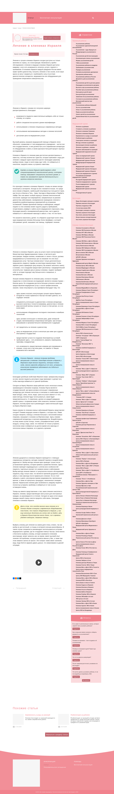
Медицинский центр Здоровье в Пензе (84, 530)
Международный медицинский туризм (84, 163)
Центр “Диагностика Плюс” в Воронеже (83, 433)
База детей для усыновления (85, 94)
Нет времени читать (33, 54)
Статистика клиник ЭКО (83, 208)
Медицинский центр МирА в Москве (87, 263)
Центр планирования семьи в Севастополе (83, 407)
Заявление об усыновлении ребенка (87, 96)
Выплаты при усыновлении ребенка (87, 87)
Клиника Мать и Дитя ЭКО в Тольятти (87, 567)
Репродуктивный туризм (83, 192)
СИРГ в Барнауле (81, 338)
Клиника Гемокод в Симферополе (86, 552)
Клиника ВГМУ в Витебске (84, 580)
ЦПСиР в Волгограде (82, 351)
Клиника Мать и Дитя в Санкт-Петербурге (83, 309)
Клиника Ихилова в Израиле (85, 587)
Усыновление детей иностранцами (87, 56)
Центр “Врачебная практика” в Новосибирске (84, 384)
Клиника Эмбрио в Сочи (83, 560)
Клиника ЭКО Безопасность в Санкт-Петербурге (86, 330)
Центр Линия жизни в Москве (85, 245)
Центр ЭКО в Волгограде (83, 356)
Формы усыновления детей (84, 60)
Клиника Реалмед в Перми (84, 535)
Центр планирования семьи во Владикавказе (84, 394)
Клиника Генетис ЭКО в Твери (85, 565)
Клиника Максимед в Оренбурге (86, 521)
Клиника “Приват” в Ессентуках (86, 458)
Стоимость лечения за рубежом (86, 129)
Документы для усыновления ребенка (83, 79)
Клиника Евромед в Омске (84, 506)
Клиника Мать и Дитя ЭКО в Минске (87, 578)
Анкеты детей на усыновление (85, 114)
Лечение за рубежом (82, 126)
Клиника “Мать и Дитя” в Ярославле (87, 452)
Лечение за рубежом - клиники (85, 147)
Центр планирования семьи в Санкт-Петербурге (86, 303)
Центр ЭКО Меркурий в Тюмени (85, 575)
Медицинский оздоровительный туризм (84, 152)
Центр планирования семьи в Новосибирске (83, 387)
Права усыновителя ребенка (85, 112)
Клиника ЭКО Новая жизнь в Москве (87, 243)
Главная (15, 28)
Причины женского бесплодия (85, 203)
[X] (20, 578)
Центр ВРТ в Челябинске (83, 472)
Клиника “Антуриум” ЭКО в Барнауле (87, 335)
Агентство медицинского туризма (86, 173)
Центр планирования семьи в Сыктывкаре (83, 361)
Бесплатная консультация (51, 18)
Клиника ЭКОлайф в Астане (84, 596)
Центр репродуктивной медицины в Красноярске (85, 492)
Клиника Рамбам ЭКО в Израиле (86, 594)
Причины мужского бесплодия (85, 212)
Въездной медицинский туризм (86, 179)
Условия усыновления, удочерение (87, 72)
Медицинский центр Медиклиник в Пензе (85, 526)
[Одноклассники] (16, 578)
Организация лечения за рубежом (86, 145)
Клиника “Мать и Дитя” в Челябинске (87, 470)
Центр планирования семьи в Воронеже (83, 429)
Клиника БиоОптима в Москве (85, 281)
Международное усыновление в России (84, 52)
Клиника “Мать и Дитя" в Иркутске (86, 368)
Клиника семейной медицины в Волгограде (84, 348)
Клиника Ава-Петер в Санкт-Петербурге (83, 297)
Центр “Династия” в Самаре (84, 402)
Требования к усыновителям (85, 67)
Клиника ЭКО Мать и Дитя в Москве (87, 241)
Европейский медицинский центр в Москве (85, 284)
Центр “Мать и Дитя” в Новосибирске (87, 391)
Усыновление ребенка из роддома (86, 65)
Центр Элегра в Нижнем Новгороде (87, 495)
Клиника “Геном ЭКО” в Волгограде (87, 358)
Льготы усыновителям (83, 107)
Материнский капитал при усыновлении (82, 102)
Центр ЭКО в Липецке (82, 461)
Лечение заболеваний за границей (86, 149)
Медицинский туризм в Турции (85, 158)
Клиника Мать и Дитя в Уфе (84, 481)
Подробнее (76, 628)
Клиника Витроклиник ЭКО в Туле (86, 573)
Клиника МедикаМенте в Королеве (86, 288)
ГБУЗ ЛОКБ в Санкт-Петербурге (86, 327)
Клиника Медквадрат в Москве (85, 268)
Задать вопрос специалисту (52, 38)
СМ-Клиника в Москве (82, 279)
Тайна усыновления (82, 63)
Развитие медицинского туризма (86, 182)
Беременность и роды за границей (87, 136)
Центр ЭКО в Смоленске (83, 558)
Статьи (31, 18)
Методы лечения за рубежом (85, 142)
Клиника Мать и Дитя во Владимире (87, 463)
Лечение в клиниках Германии (85, 131)
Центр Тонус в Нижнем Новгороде (86, 498)
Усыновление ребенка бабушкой (86, 105)
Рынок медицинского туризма (85, 184)
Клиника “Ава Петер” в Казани (85, 412)
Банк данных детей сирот (84, 92)
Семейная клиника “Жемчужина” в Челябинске (85, 475)
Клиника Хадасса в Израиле (84, 585)
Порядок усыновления (83, 69)
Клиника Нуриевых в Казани (85, 410)
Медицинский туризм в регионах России (84, 189)
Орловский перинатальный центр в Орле (85, 515)
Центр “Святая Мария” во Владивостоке (82, 340)
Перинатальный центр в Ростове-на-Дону (86, 538)
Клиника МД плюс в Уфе (83, 485)
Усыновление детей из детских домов (88, 83)
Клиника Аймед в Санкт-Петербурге (87, 290)
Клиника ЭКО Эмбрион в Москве (86, 248)
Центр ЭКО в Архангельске (84, 333)
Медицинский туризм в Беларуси (86, 169)
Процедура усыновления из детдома (87, 85)
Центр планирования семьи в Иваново (83, 365)
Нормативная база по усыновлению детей (86, 117)
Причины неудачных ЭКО (84, 205)
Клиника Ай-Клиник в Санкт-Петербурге (83, 313)
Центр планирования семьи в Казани (87, 608)
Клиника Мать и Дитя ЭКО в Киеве (86, 603)
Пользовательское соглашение (55, 767)
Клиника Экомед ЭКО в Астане (85, 601)
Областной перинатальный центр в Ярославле (85, 455)
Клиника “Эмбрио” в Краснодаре (86, 381)
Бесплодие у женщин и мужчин (85, 210)
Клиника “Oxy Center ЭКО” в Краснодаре (83, 377)
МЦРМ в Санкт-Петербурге (84, 300)
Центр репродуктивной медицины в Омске (85, 509)
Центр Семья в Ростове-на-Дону (86, 542)
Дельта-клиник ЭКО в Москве (85, 252)
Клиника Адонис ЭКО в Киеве (85, 605)
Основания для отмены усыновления (87, 58)
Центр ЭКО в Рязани (82, 468)
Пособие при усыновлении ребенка (87, 89)
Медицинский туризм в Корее (85, 166)
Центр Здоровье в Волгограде (85, 354)
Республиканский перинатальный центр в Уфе (85, 488)
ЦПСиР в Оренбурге (82, 523)
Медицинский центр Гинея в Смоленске (83, 554)
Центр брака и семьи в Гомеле (85, 582)
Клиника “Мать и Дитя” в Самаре (86, 399)
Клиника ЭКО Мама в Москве (85, 235)
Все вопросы (86, 680)
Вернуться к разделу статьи (57, 734)
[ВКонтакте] (14, 578)
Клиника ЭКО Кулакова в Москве (86, 230)
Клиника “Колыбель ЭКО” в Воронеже (88, 436)
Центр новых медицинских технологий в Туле (83, 570)
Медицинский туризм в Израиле (86, 171)
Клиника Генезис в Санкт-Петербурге (87, 316)
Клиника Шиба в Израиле (84, 592)
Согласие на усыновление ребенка (87, 99)
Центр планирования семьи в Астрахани (83, 445)
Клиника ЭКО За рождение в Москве (87, 250)
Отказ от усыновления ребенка (85, 109)
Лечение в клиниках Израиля (85, 133)
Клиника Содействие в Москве (85, 270)
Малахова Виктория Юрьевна (30, 37)
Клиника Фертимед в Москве (85, 277)
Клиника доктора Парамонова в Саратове (84, 425)
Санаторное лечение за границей (86, 140)
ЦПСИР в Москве (81, 257)
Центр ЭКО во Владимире (84, 610)
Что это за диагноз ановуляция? (82, 657)
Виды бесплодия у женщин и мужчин (87, 201)
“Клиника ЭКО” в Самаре (83, 397)
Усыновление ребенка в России (86, 76)
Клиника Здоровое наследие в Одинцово (84, 260)
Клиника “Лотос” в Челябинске (85, 478)
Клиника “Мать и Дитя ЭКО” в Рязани (87, 465)
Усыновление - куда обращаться (86, 49)
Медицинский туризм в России (85, 160)
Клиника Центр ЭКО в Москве (85, 265)
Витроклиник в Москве (83, 254)
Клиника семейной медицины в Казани (84, 415)
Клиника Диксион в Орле (83, 518)
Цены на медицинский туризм (85, 155)
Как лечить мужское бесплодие (85, 219)
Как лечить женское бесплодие (85, 215)
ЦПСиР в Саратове (82, 422)
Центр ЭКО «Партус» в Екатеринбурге (87, 438)
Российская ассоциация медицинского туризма (82, 176)
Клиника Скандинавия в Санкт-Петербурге (84, 293)
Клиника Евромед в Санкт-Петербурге (88, 306)
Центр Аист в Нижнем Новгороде (86, 500)
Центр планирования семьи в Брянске (83, 449)
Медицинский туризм (82, 186)
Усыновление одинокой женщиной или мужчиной (85, 46)
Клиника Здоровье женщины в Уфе (87, 483)
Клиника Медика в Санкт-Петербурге (87, 322)
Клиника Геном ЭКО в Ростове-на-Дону (85, 548)
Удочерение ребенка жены (84, 74)
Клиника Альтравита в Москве (85, 228)
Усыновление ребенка (83, 43)
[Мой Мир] (18, 578)
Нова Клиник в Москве (83, 272)
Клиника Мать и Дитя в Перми (85, 533)
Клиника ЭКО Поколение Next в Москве (84, 237)
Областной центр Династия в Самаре (87, 404)
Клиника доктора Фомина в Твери (86, 562)
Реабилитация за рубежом (84, 138)
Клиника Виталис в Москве (84, 274)
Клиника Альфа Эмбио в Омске (85, 512)
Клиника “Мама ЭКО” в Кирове (85, 375)
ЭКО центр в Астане (82, 598)
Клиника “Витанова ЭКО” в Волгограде (83, 344)
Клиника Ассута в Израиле (84, 589)
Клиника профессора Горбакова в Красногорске (85, 419)
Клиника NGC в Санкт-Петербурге (86, 325)
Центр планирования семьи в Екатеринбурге (83, 441)
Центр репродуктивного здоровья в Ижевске (85, 371)
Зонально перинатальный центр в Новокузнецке (85, 503)
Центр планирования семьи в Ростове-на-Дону (83, 544)
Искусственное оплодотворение (86, 217)
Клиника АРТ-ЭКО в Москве (84, 232)
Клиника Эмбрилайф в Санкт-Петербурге (83, 319)
